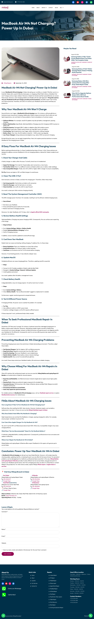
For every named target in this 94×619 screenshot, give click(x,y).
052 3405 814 (7, 486)
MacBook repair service (46, 393)
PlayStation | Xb (53, 596)
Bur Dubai (6, 475)
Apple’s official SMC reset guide (40, 212)
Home (33, 7)
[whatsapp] (4, 588)
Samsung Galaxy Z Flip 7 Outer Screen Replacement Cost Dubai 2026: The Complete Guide (81, 58)
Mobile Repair (53, 580)
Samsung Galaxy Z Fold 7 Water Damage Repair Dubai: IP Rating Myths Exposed (82, 70)
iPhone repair (41, 464)
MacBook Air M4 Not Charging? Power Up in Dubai (81, 63)
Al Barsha (35, 475)
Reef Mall (6, 483)
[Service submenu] (46, 7)
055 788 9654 (36, 486)
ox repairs (59, 596)
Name (4, 529)
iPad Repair (52, 594)
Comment (5, 511)
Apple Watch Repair (54, 586)
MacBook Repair (54, 588)
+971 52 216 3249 (74, 602)
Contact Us (34, 586)
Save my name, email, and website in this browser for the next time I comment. (25, 550)
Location (34, 580)
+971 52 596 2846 (74, 598)
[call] (4, 594)
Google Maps (7, 481)
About (33, 578)
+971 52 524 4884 (21, 2)
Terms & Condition (88, 616)
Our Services (34, 583)
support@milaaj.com (8, 2)
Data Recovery (53, 602)
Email (4, 536)
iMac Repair (53, 605)
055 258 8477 (7, 479)
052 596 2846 (36, 479)
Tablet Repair (53, 599)
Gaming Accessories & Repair (56, 607)
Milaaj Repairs (7, 83)
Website (4, 543)
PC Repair (52, 578)
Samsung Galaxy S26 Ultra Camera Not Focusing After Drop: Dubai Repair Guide (80, 82)
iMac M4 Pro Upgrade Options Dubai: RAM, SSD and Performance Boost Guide (81, 94)
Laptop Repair (53, 575)
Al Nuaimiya (35, 483)
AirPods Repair (53, 591)
